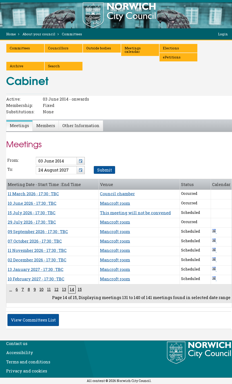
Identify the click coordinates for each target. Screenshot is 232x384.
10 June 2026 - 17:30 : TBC (32, 203)
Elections (171, 48)
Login (223, 34)
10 (41, 289)
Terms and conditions (28, 362)
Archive (16, 66)
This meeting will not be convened (135, 212)
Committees (20, 48)
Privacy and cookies (26, 371)
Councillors (58, 48)
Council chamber (117, 193)
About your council (38, 34)
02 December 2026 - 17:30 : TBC (37, 260)
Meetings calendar (133, 50)
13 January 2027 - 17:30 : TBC (35, 269)
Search (54, 66)
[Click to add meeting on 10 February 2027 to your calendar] (214, 279)
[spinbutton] (60, 161)
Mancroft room (115, 203)
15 (80, 289)
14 (72, 289)
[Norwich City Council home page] (119, 15)
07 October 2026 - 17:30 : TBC (35, 241)
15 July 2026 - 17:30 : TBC (32, 212)
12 (56, 289)
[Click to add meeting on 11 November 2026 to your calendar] (214, 250)
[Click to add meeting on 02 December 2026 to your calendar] (214, 260)
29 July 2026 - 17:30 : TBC (32, 222)
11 (49, 289)
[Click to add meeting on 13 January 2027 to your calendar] (214, 269)
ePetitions (172, 57)
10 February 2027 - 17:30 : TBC (36, 279)
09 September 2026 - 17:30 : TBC (38, 231)
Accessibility (19, 352)
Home (11, 34)
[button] (81, 161)
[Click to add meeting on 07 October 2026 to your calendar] (214, 241)
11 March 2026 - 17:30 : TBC (33, 193)
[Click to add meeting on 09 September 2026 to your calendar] (214, 231)
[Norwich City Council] (199, 353)
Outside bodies (98, 48)
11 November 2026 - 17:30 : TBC (37, 250)
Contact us (16, 343)
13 (64, 289)
